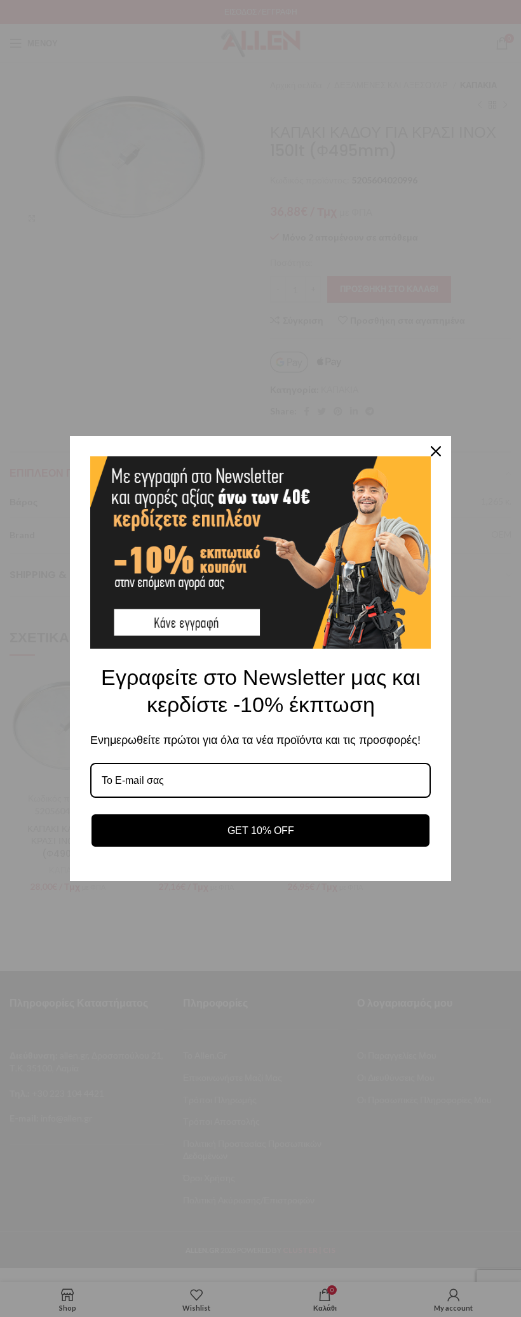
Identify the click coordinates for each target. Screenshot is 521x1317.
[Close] (436, 451)
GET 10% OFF (260, 830)
